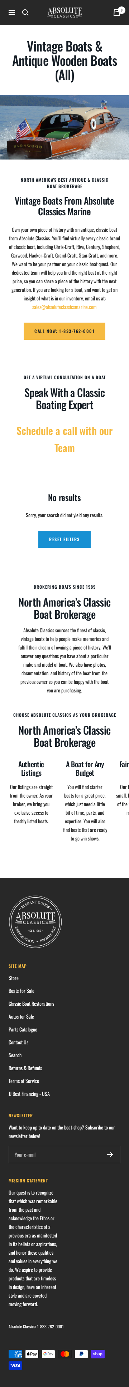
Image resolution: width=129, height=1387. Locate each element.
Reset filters (64, 539)
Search (15, 1055)
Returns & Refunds (25, 1068)
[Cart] (116, 12)
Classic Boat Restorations (31, 1003)
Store (14, 977)
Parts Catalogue (23, 1029)
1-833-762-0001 (50, 1326)
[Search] (25, 12)
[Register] (110, 1154)
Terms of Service (24, 1080)
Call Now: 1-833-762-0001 (64, 331)
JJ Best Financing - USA (29, 1093)
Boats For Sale (21, 990)
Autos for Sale (21, 1016)
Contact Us (18, 1042)
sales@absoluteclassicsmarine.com (64, 306)
